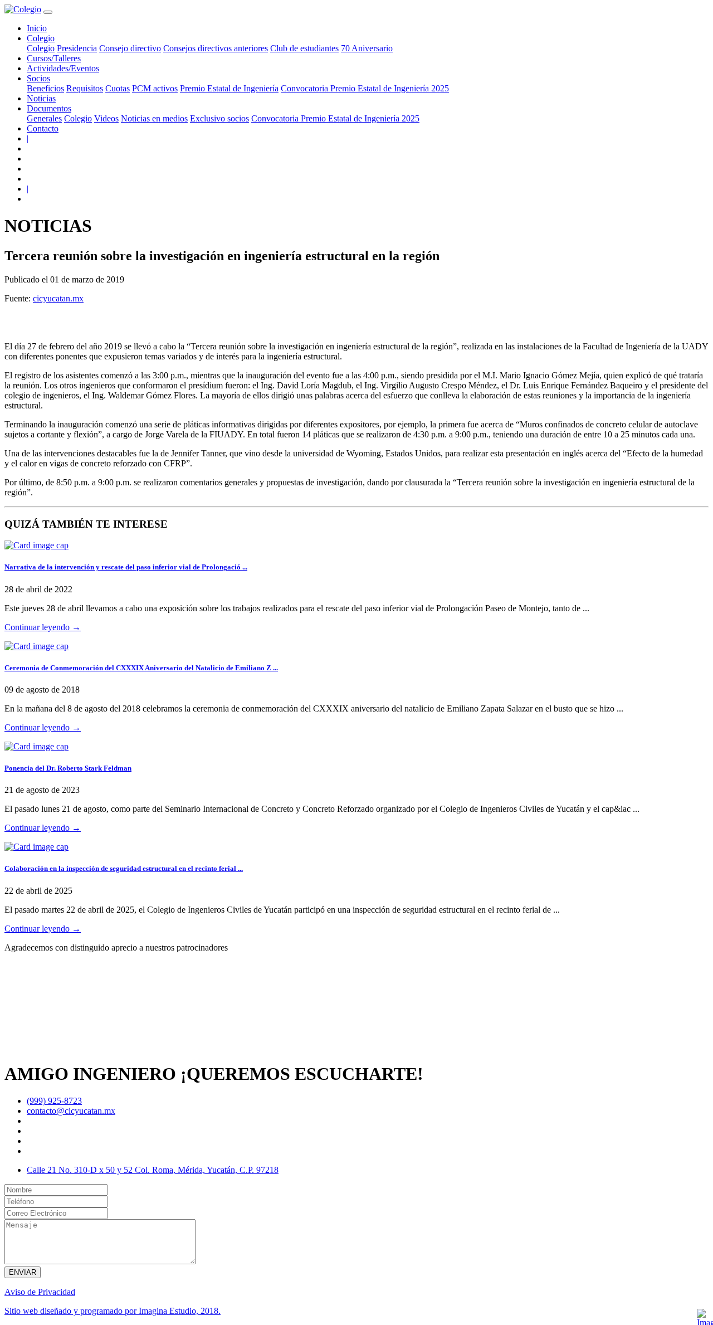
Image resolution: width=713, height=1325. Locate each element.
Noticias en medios (154, 118)
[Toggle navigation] (47, 12)
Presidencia (77, 48)
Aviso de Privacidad (39, 1292)
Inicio (37, 28)
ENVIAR (22, 1272)
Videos (106, 118)
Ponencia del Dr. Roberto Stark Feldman (67, 768)
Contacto (42, 128)
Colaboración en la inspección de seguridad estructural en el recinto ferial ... (123, 868)
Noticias (41, 98)
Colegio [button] (41, 38)
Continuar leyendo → (42, 627)
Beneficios (45, 88)
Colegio (41, 48)
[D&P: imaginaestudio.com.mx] (704, 1316)
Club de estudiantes (304, 48)
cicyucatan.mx (58, 298)
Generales (44, 118)
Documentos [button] (49, 108)
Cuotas (117, 88)
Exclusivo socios (219, 118)
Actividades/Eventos (63, 68)
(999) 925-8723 (54, 1100)
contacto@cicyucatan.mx (71, 1110)
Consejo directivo (130, 48)
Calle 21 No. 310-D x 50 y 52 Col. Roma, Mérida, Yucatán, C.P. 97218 (153, 1170)
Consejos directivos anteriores (215, 48)
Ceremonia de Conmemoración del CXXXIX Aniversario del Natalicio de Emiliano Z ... (141, 668)
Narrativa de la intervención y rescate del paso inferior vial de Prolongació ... (125, 567)
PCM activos (155, 88)
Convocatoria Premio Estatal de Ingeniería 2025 (365, 88)
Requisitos (84, 88)
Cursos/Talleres (54, 58)
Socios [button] (38, 78)
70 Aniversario (367, 48)
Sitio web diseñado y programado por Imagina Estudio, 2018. (112, 1311)
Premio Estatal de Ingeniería (229, 88)
